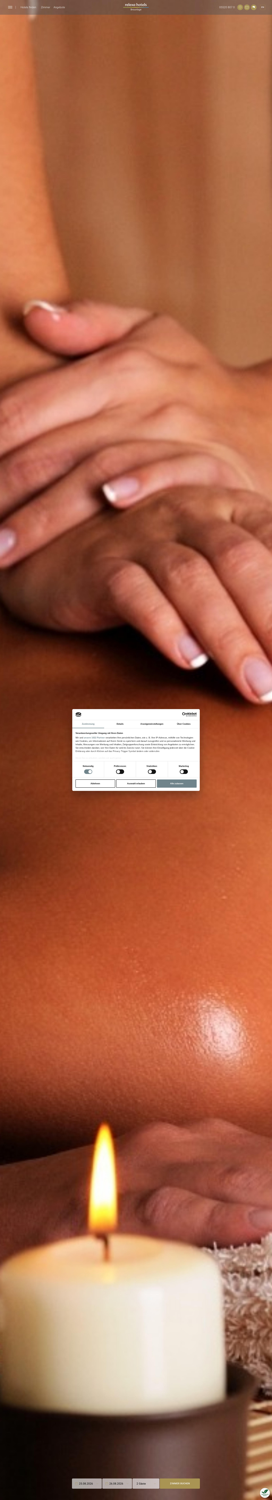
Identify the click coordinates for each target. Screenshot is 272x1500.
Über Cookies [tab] (184, 724)
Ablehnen (95, 783)
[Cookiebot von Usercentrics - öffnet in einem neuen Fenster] (184, 714)
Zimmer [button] (45, 7)
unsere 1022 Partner (94, 737)
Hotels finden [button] (28, 7)
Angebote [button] (59, 7)
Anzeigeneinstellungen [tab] (151, 724)
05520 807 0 (227, 7)
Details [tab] (120, 724)
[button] (265, 1493)
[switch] (120, 771)
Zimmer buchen (180, 1483)
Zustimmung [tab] (88, 724)
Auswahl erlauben (136, 783)
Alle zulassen (176, 783)
